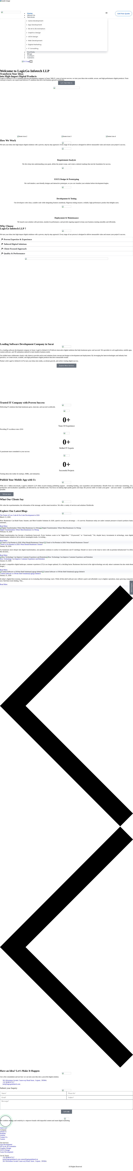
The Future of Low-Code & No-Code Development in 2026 (19, 515)
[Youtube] (25, 1124)
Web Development (35, 41)
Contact (30, 56)
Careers (30, 58)
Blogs (29, 54)
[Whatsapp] (19, 1124)
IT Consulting (33, 48)
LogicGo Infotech (63, 1166)
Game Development (35, 21)
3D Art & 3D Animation (36, 29)
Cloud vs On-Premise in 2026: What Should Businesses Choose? (21, 544)
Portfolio (31, 52)
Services (31, 17)
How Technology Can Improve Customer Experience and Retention (22, 559)
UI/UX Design (33, 37)
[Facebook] (2, 1124)
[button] (123, 13)
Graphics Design (34, 33)
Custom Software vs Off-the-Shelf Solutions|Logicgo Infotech (20, 573)
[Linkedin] (13, 1124)
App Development (35, 25)
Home (30, 13)
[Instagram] (8, 1124)
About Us (31, 15)
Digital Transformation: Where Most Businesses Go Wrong (19, 530)
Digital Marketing (34, 44)
